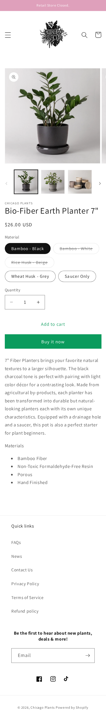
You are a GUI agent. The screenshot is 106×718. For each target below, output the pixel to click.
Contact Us (22, 569)
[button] (7, 35)
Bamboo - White (79, 249)
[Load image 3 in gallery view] (80, 182)
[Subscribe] (87, 655)
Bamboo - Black (27, 248)
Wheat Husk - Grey (30, 276)
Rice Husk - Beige (33, 263)
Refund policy (25, 611)
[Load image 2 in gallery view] (53, 182)
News (16, 556)
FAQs (16, 542)
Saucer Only (77, 276)
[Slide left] (6, 183)
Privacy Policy (25, 583)
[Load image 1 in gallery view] (26, 182)
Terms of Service (27, 597)
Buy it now (53, 342)
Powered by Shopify (72, 707)
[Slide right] (100, 183)
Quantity (13, 289)
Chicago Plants (43, 707)
